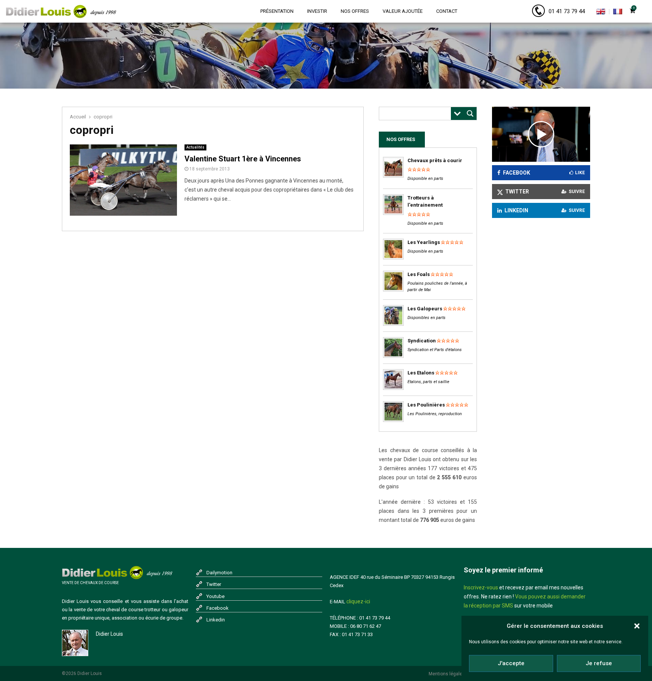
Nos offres (355, 11)
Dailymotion (219, 572)
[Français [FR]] (617, 12)
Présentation (277, 11)
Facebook (217, 608)
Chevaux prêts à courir (435, 160)
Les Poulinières (426, 405)
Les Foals (419, 274)
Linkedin (215, 620)
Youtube (215, 596)
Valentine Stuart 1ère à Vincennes (243, 158)
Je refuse (599, 663)
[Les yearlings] (393, 258)
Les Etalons (421, 373)
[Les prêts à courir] (393, 176)
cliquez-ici (358, 601)
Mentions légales (447, 673)
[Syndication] (393, 356)
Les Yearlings (424, 242)
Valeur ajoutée (403, 11)
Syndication (422, 341)
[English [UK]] (600, 12)
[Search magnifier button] (470, 113)
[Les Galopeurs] (393, 324)
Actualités (195, 147)
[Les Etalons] (393, 388)
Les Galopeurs (425, 308)
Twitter (213, 584)
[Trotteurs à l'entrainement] (393, 213)
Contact (446, 11)
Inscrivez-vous (481, 587)
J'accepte (511, 663)
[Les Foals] (393, 290)
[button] (637, 626)
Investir (317, 11)
